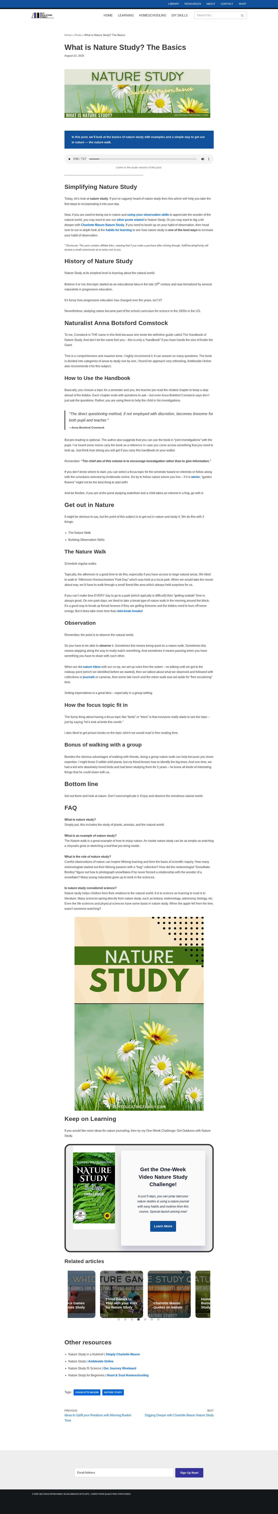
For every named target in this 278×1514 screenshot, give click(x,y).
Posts (78, 34)
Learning (126, 15)
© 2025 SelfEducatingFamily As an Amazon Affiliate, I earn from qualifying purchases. (81, 1494)
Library (173, 3)
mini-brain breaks (129, 611)
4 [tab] (139, 1319)
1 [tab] (119, 1319)
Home (108, 15)
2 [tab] (125, 1319)
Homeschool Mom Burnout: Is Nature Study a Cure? (186, 1294)
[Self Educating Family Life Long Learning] (42, 15)
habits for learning (119, 230)
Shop (242, 3)
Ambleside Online (100, 1361)
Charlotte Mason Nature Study (102, 225)
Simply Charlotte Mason (123, 1354)
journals (89, 677)
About (210, 3)
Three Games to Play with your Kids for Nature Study (91, 1294)
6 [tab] (152, 1319)
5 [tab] (145, 1319)
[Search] (242, 15)
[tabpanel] (91, 1294)
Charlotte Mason (87, 1392)
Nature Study (113, 1392)
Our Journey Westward (119, 1368)
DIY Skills (180, 15)
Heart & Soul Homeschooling (128, 1375)
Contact (227, 3)
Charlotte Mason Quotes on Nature (139, 1294)
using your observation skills (148, 214)
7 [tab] (158, 1319)
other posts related (130, 219)
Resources (193, 3)
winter (195, 477)
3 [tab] (132, 1319)
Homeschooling (152, 15)
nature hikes (92, 666)
